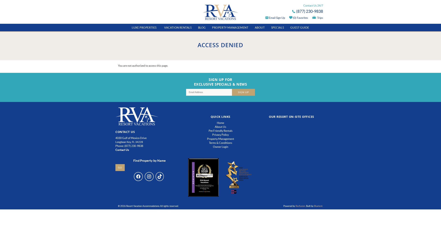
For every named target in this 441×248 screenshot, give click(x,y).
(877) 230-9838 (309, 11)
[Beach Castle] (309, 167)
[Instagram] (149, 176)
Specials (277, 27)
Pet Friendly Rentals (221, 130)
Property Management (230, 27)
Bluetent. (318, 206)
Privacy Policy (220, 134)
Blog (202, 27)
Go (120, 167)
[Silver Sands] (273, 188)
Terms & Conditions (220, 142)
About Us (220, 126)
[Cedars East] (273, 167)
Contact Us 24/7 (313, 5)
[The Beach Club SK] (309, 137)
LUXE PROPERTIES (144, 27)
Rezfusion (300, 206)
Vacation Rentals (178, 27)
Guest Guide (299, 27)
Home (220, 122)
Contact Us (122, 149)
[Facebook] (138, 176)
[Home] (220, 12)
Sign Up (243, 92)
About (260, 27)
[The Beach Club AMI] (273, 137)
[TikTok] (160, 176)
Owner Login (220, 146)
